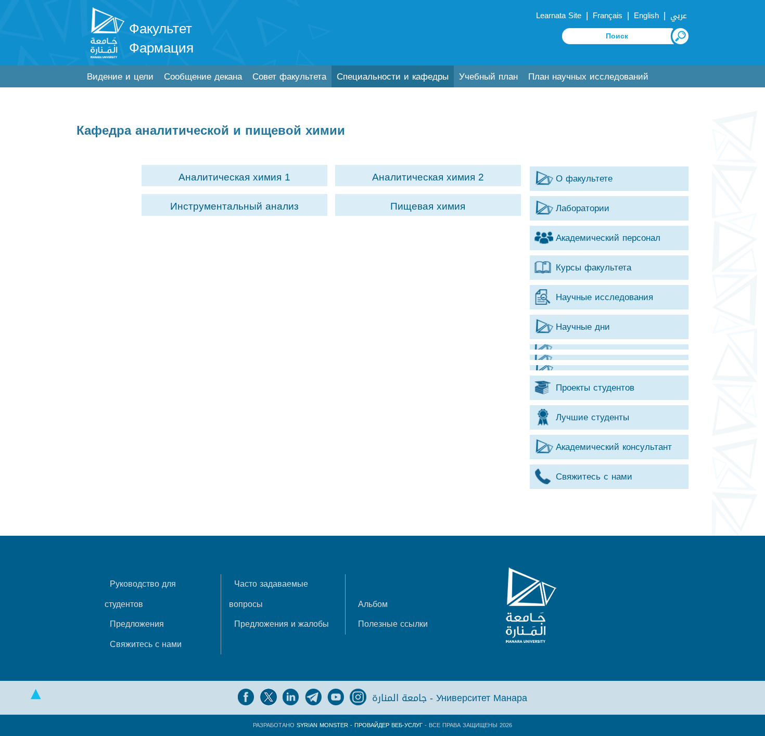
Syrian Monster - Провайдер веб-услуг (360, 725)
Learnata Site (558, 15)
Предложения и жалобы (281, 624)
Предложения (137, 624)
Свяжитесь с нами (146, 644)
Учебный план (488, 76)
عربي (678, 15)
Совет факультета (289, 76)
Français (607, 15)
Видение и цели (120, 76)
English (646, 15)
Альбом (373, 604)
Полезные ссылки (393, 624)
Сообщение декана (203, 76)
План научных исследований (588, 76)
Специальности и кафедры (393, 76)
